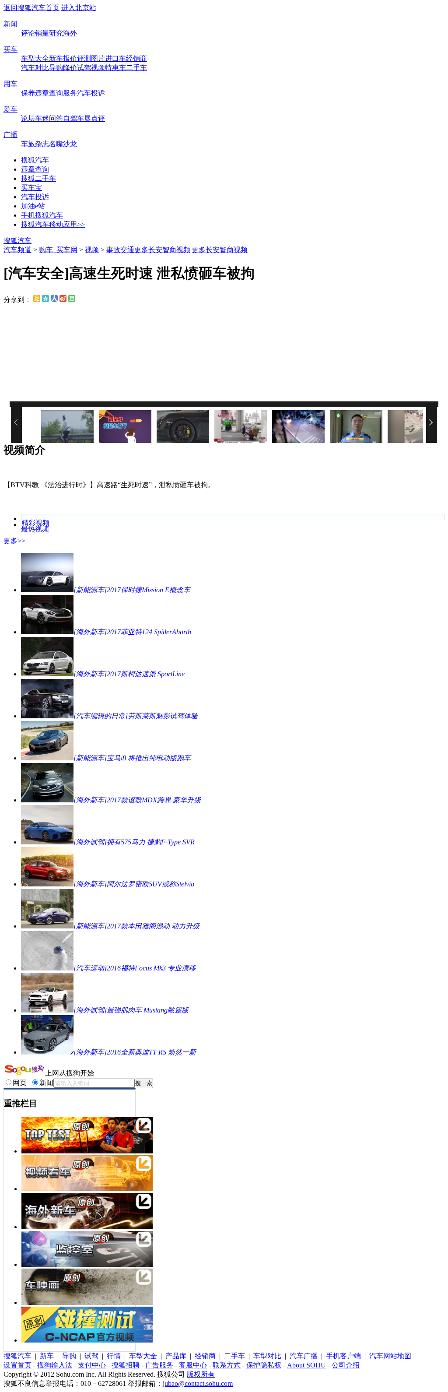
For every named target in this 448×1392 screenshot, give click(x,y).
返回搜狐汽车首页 (32, 7)
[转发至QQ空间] (45, 299)
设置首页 (18, 1365)
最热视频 (35, 529)
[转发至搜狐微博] (36, 299)
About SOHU (306, 1365)
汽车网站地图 (390, 1356)
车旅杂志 (35, 144)
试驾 (84, 67)
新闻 (11, 24)
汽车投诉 (91, 93)
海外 (70, 33)
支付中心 (92, 1365)
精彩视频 (35, 523)
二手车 (136, 67)
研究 (56, 33)
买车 (11, 49)
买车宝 (31, 187)
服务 (70, 93)
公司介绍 (346, 1365)
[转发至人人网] (54, 299)
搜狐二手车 (38, 178)
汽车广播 (304, 1356)
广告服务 (159, 1365)
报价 (70, 58)
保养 (28, 93)
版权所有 (201, 1374)
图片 (98, 58)
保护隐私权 (263, 1365)
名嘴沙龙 (63, 144)
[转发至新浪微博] (63, 299)
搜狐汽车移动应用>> (53, 224)
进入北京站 (78, 7)
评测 (84, 58)
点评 (98, 118)
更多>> (14, 541)
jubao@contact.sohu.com (198, 1383)
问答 (56, 118)
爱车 (11, 109)
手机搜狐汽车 (42, 215)
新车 (56, 58)
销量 (42, 33)
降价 (70, 67)
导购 (56, 67)
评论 (28, 33)
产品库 (175, 1356)
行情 (114, 1356)
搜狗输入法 (54, 1365)
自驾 (70, 118)
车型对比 (267, 1356)
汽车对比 (35, 67)
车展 (84, 118)
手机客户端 (343, 1356)
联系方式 (227, 1365)
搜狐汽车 (35, 160)
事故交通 (120, 249)
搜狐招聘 (126, 1365)
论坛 (28, 118)
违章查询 (49, 93)
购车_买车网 (58, 249)
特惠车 (115, 67)
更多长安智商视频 (162, 249)
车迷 (42, 118)
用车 (11, 84)
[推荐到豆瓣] (71, 299)
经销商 (136, 58)
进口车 (115, 58)
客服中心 (193, 1365)
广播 (11, 134)
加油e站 (33, 206)
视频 (98, 67)
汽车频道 (18, 249)
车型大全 (35, 58)
